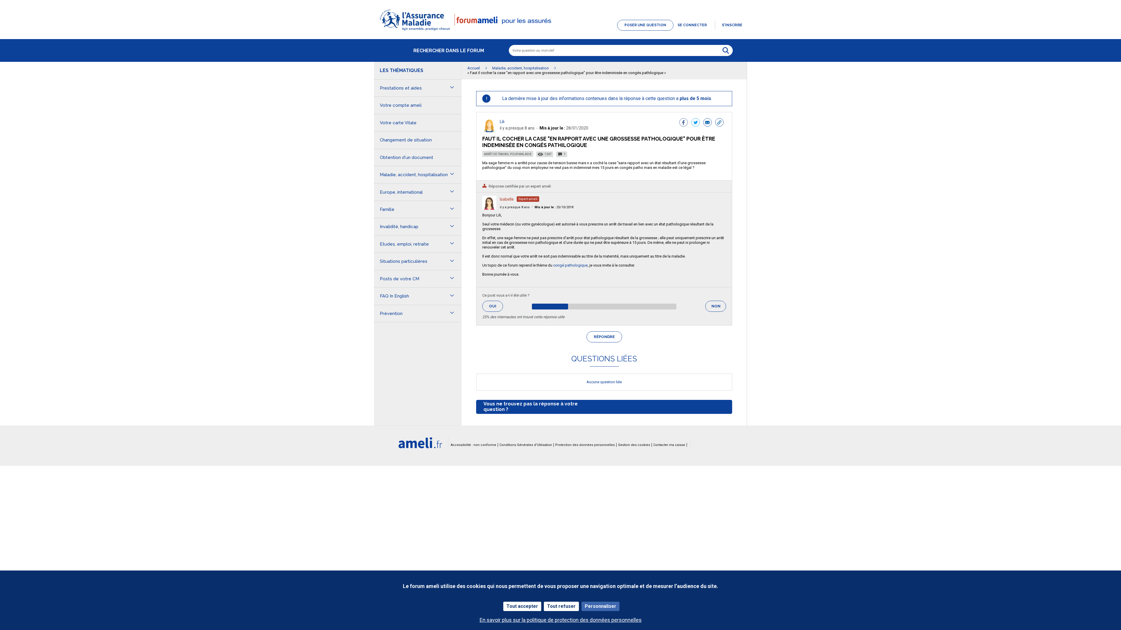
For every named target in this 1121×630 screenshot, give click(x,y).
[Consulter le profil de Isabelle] (489, 208)
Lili (502, 121)
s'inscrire (732, 25)
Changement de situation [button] (406, 140)
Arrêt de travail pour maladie (508, 154)
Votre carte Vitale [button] (398, 122)
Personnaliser (600, 606)
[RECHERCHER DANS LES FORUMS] (726, 50)
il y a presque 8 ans (515, 207)
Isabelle (507, 199)
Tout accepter (522, 606)
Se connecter (692, 25)
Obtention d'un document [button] (406, 157)
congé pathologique (570, 265)
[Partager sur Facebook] (683, 123)
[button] (560, 31)
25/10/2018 (554, 207)
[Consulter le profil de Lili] (489, 130)
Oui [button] (496, 306)
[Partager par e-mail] (707, 123)
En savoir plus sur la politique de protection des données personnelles (561, 620)
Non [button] (718, 308)
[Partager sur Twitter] (695, 123)
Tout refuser (561, 606)
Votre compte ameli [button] (401, 105)
